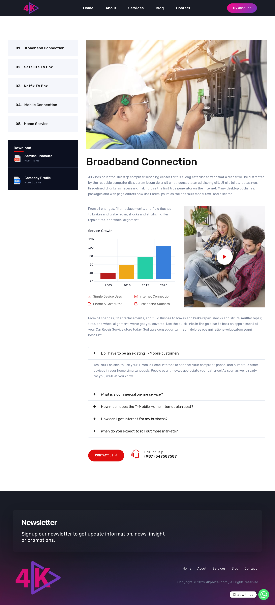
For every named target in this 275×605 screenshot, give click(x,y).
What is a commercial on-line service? (132, 394)
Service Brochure (38, 156)
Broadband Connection (40, 48)
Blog (160, 8)
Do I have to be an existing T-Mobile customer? (140, 353)
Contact (183, 8)
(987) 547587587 (160, 456)
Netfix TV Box (32, 86)
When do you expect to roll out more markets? (139, 431)
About (110, 8)
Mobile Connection (36, 105)
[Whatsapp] (263, 594)
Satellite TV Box (34, 67)
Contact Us (104, 455)
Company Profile (38, 178)
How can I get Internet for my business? (134, 419)
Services (136, 8)
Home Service (32, 124)
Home (88, 8)
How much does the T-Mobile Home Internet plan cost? (147, 406)
